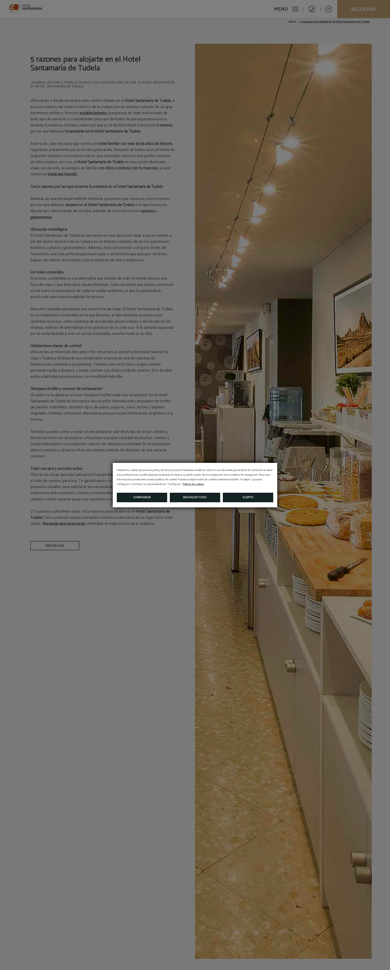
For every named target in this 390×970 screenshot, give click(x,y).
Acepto (248, 497)
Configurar (142, 497)
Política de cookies (193, 484)
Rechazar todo (195, 497)
